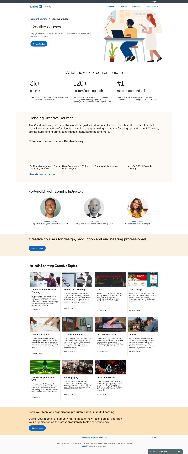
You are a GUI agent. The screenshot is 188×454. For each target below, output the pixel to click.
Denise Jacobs (50, 221)
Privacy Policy (76, 443)
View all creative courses (42, 174)
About (58, 443)
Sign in (155, 1)
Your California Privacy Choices (92, 443)
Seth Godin (94, 221)
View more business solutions (94, 438)
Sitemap (129, 443)
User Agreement (109, 443)
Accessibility (121, 443)
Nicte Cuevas (137, 221)
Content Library (38, 19)
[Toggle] (179, 451)
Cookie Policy (66, 443)
